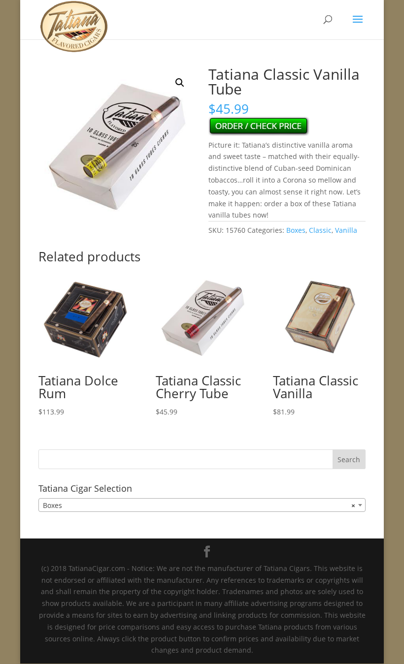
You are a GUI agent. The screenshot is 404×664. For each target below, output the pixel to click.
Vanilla (346, 230)
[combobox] (202, 505)
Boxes (295, 230)
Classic (320, 230)
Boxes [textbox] (199, 505)
